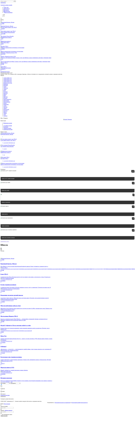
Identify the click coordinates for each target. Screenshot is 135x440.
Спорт (4, 105)
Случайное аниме (7, 125)
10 (8, 382)
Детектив (5, 88)
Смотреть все (5, 241)
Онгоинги (7, 8)
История (5, 91)
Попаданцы (6, 100)
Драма (4, 89)
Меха (4, 95)
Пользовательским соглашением (62, 402)
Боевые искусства (7, 83)
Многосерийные (8, 12)
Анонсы (5, 115)
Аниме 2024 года (7, 80)
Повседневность (7, 99)
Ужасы (5, 108)
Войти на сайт (4, 415)
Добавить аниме (7, 128)
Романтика (6, 104)
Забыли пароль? (8, 410)
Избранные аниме (7, 123)
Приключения (6, 101)
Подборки (5, 127)
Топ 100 (6, 7)
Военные (5, 85)
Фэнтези (5, 110)
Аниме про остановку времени (8, 237)
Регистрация (7, 403)
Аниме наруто (5, 214)
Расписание (7, 11)
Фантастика (6, 109)
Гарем (4, 86)
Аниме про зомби (5, 190)
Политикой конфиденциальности (80, 402)
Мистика (5, 96)
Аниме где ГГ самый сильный (8, 178)
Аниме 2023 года (7, 81)
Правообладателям (7, 129)
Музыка (5, 98)
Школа (5, 112)
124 (11, 382)
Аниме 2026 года (7, 77)
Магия (4, 94)
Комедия (5, 93)
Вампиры (5, 84)
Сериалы (6, 10)
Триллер (5, 107)
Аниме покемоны (5, 225)
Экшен (5, 113)
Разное (5, 103)
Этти (4, 114)
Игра (4, 90)
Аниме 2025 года (7, 79)
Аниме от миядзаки (6, 202)
